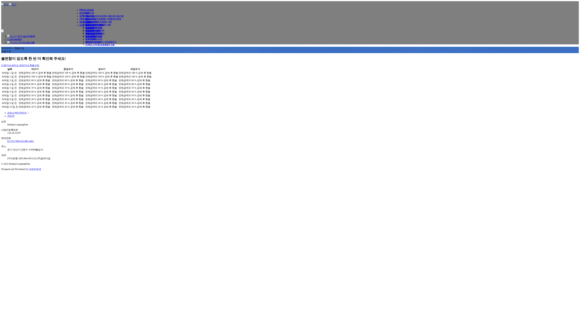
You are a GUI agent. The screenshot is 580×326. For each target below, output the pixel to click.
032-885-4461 (27, 141)
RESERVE (85, 22)
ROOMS (84, 13)
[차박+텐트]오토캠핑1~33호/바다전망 (103, 19)
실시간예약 (90, 36)
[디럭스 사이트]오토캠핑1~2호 (99, 44)
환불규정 (89, 33)
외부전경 (89, 13)
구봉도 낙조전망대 (94, 25)
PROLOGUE (86, 10)
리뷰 (87, 31)
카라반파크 (35, 169)
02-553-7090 (13, 141)
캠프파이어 (90, 19)
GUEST (83, 25)
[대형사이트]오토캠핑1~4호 (98, 22)
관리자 (10, 116)
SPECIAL (84, 16)
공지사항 (89, 28)
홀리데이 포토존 (93, 42)
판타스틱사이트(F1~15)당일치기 (100, 42)
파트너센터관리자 (17, 113)
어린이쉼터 (90, 39)
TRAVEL (84, 19)
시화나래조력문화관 (95, 33)
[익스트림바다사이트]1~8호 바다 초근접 (104, 16)
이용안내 (89, 25)
